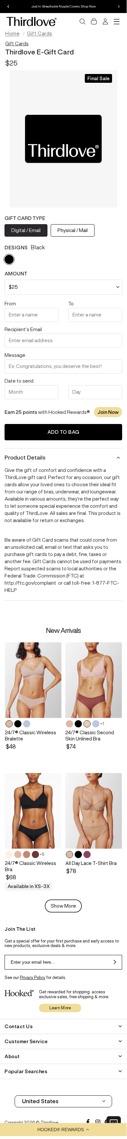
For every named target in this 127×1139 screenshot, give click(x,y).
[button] (63, 1129)
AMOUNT (16, 273)
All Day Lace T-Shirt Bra (91, 863)
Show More (63, 906)
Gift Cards (39, 33)
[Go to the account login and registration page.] (105, 21)
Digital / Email (26, 230)
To (71, 303)
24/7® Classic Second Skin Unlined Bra (89, 735)
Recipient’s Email (23, 329)
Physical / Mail (72, 230)
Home (12, 33)
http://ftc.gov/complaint (30, 583)
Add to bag (63, 432)
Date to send (19, 381)
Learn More (60, 1008)
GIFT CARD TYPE (25, 218)
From (10, 303)
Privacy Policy (32, 977)
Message (15, 355)
